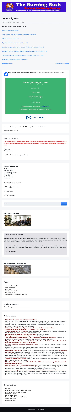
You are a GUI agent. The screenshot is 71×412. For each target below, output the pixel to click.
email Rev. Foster (9, 155)
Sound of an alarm (10, 398)
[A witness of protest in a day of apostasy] (34, 7)
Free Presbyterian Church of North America (18, 390)
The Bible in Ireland (11, 291)
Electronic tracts (10, 292)
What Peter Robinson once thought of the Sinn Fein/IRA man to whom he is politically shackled (35, 362)
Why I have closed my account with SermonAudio (21, 319)
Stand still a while (10, 400)
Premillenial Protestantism (13, 363)
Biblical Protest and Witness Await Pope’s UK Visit (21, 334)
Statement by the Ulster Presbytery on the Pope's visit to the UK (25, 329)
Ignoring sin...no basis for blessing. (16, 336)
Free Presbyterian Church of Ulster (15, 392)
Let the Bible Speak (11, 395)
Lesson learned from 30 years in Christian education (21, 365)
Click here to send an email (12, 182)
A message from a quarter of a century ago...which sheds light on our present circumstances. (34, 370)
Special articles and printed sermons (16, 294)
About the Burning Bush (12, 286)
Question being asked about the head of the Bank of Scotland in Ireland (23, 47)
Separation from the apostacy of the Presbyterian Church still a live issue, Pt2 (24, 51)
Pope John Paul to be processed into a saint (15, 43)
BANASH (8, 389)
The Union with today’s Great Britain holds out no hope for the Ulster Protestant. (30, 337)
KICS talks (8, 289)
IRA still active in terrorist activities (12, 39)
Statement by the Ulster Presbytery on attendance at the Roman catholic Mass (30, 328)
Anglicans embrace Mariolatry (10, 30)
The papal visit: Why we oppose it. (16, 331)
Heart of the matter (10, 393)
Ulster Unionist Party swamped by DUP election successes (19, 34)
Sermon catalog (10, 287)
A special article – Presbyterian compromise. (15, 59)
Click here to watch (10, 251)
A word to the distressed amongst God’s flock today (21, 344)
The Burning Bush (40, 409)
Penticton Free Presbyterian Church (15, 397)
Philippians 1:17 (45, 106)
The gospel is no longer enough (15, 358)
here (50, 109)
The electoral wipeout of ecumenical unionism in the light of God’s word (22, 55)
